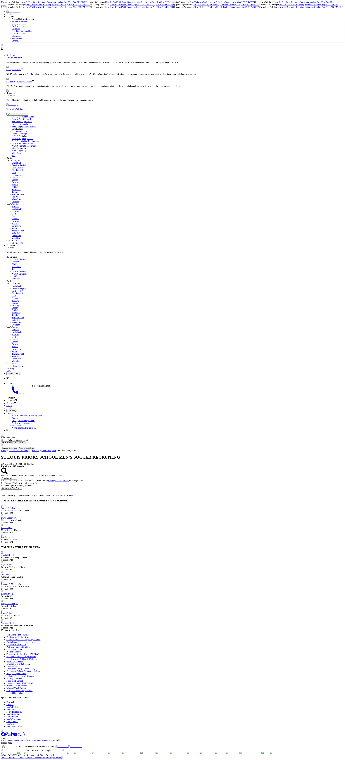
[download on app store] (62, 746)
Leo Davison (6, 537)
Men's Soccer (12, 717)
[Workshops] (12, 104)
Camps (9, 371)
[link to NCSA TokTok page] (11, 735)
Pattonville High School (16, 686)
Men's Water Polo (14, 726)
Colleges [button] (10, 403)
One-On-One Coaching (22, 31)
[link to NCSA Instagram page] (7, 735)
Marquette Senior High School (19, 690)
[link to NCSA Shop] (13, 12)
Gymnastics (17, 175)
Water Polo (16, 199)
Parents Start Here (9, 448)
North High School (14, 681)
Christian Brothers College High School (23, 639)
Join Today (12, 411)
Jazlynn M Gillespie (9, 603)
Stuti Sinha (5, 574)
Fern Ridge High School (16, 635)
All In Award (52, 740)
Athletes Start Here (26, 448)
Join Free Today (14, 374)
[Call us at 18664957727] (12, 45)
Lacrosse (15, 180)
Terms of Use (7, 757)
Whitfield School (13, 652)
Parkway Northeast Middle (17, 647)
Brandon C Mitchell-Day (11, 584)
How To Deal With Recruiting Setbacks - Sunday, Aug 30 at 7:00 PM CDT (53, 2)
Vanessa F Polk (7, 623)
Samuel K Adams (8, 508)
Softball (15, 187)
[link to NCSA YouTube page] (15, 735)
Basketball (16, 163)
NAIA (14, 276)
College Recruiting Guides (23, 117)
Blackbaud (16, 36)
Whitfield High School (16, 644)
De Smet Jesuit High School (18, 637)
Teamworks (17, 38)
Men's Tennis (12, 721)
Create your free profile (58, 480)
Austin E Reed (7, 555)
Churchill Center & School (17, 664)
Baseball (15, 206)
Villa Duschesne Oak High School (21, 656)
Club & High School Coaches (19, 81)
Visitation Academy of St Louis (19, 676)
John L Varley (7, 527)
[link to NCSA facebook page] (3, 735)
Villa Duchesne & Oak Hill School (21, 659)
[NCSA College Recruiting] (13, 48)
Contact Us (11, 14)
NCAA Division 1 (19, 259)
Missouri (35, 450)
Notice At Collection (33, 757)
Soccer (15, 184)
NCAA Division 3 (19, 274)
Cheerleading (17, 243)
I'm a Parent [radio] (7, 443)
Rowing (15, 182)
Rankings (16, 279)
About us (5, 740)
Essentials (16, 28)
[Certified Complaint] (279, 753)
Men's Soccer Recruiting (19, 450)
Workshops (16, 425)
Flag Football (17, 170)
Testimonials (14, 740)
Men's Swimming (13, 719)
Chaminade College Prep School (20, 669)
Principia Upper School (16, 673)
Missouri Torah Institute (16, 688)
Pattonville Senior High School (19, 683)
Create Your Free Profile (11, 488)
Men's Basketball (13, 707)
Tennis (15, 192)
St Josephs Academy (15, 678)
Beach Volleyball (19, 165)
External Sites (12, 666)
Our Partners (35, 740)
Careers (44, 740)
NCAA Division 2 (19, 271)
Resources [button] (10, 400)
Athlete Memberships (21, 423)
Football (15, 211)
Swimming (16, 189)
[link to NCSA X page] (19, 735)
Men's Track (11, 724)
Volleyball (16, 197)
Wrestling (16, 201)
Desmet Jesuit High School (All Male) (22, 654)
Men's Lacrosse (13, 714)
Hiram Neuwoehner (14, 661)
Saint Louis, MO (49, 450)
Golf (14, 172)
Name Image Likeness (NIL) (24, 428)
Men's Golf (11, 709)
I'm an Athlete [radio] (19, 443)
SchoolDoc (16, 41)
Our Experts (25, 740)
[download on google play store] (75, 746)
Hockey (15, 177)
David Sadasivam (8, 518)
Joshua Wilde (6, 613)
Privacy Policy (19, 757)
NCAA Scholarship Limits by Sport (27, 416)
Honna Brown (7, 594)
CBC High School (14, 649)
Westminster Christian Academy (20, 642)
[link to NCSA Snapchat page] (23, 735)
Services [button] (10, 398)
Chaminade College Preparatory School (23, 671)
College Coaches (19, 24)
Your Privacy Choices (51, 757)
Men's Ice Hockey (14, 712)
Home (3, 450)
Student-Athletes (13, 58)
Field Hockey (17, 168)
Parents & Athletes (20, 21)
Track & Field (18, 194)
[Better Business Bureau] (250, 753)
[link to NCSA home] (5, 731)
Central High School (15, 693)
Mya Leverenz (7, 565)
